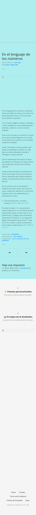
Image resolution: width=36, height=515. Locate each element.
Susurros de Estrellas (10, 252)
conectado (23, 268)
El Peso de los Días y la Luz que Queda (26, 252)
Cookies (22, 492)
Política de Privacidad (14, 500)
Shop (27, 500)
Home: (13, 492)
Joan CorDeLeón (11, 65)
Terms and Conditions (18, 496)
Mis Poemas (18, 236)
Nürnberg (15, 234)
